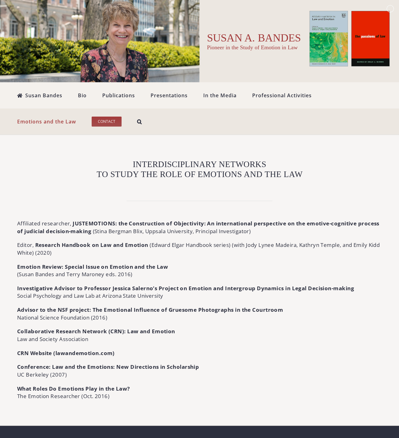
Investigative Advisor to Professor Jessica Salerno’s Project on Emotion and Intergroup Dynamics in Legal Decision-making (185, 288)
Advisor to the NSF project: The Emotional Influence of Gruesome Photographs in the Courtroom (150, 309)
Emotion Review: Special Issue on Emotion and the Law (92, 266)
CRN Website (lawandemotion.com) (66, 353)
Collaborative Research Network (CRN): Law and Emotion (96, 331)
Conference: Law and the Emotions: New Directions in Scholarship (108, 366)
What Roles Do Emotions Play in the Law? (73, 388)
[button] (139, 121)
